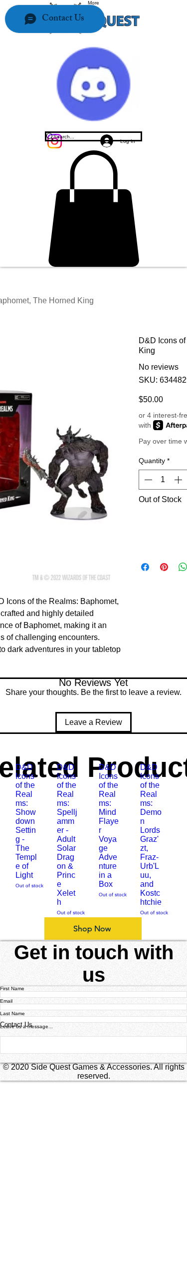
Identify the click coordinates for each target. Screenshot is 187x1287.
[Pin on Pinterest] (164, 567)
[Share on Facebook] (145, 567)
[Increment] (179, 479)
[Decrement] (147, 479)
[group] (93, 839)
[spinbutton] (163, 479)
